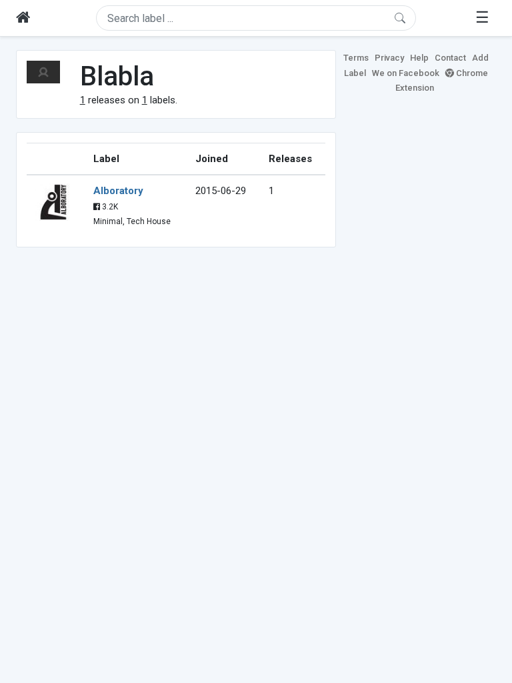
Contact (450, 58)
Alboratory (118, 191)
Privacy (389, 58)
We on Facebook (405, 73)
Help (419, 58)
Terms (356, 58)
